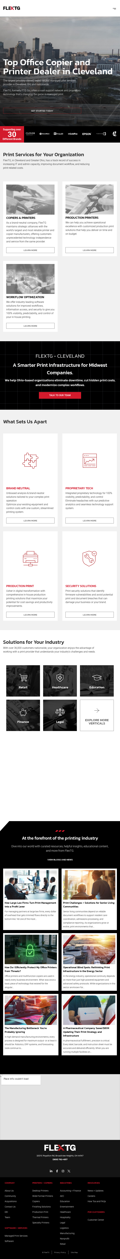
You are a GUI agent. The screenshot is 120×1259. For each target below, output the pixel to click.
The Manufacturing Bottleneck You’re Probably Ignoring (26, 1030)
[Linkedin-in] (51, 1171)
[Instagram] (63, 1171)
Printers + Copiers (42, 1183)
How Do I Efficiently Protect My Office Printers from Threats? (31, 969)
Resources (94, 1183)
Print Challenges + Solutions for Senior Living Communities (89, 904)
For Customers (96, 1212)
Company (10, 1183)
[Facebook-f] (57, 1171)
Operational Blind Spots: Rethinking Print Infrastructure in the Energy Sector (86, 969)
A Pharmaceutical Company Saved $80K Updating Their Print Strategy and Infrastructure (86, 1031)
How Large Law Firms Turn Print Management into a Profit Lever (30, 904)
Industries (66, 1183)
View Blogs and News (60, 859)
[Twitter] (69, 1171)
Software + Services (16, 1228)
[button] (114, 8)
